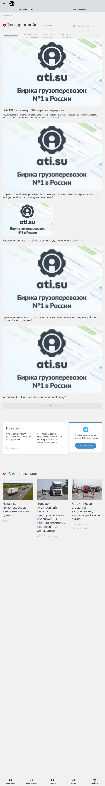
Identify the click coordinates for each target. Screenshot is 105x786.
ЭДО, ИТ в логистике (66, 35)
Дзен (5, 520)
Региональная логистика (49, 35)
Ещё (97, 36)
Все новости (12, 448)
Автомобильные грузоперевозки (31, 35)
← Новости (7, 15)
